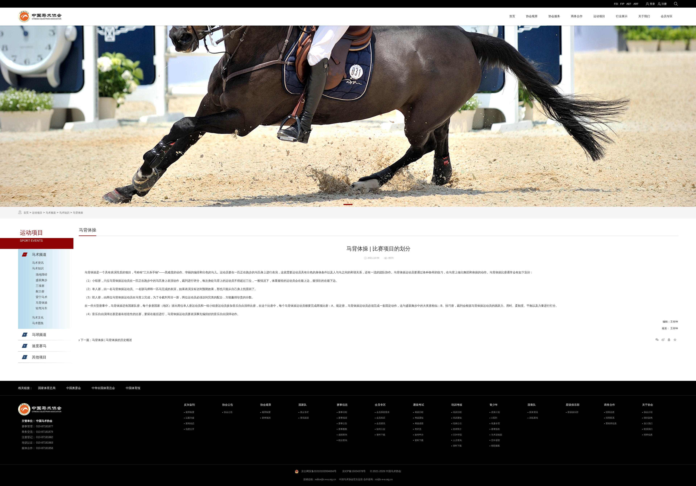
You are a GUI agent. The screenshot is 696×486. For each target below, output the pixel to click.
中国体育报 (133, 388)
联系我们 (648, 429)
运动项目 (599, 16)
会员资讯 (380, 423)
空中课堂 (495, 440)
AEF (628, 3)
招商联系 (610, 418)
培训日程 (457, 412)
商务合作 (577, 16)
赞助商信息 (611, 423)
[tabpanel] (348, 116)
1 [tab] (348, 204)
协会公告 (228, 412)
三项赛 (40, 285)
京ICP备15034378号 (354, 471)
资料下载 (380, 434)
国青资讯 (533, 412)
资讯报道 (304, 418)
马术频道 (51, 212)
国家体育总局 (46, 388)
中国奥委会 (73, 388)
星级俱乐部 (572, 412)
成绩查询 (342, 434)
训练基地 (533, 418)
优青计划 (495, 412)
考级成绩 (419, 423)
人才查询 (457, 440)
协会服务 (554, 16)
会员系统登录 (383, 412)
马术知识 (64, 212)
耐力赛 (40, 291)
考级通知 (419, 418)
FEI (616, 3)
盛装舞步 (41, 280)
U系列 (494, 418)
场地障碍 (41, 274)
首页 (512, 16)
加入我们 (648, 423)
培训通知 (457, 418)
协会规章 (532, 16)
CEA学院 (457, 434)
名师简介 (457, 429)
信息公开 (190, 429)
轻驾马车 (41, 308)
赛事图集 (342, 429)
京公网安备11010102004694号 (318, 471)
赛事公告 (342, 423)
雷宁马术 (41, 297)
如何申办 (419, 434)
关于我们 (644, 16)
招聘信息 (648, 434)
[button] (25, 255)
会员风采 (380, 418)
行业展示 (621, 16)
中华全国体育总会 (103, 388)
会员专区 (666, 16)
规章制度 (190, 412)
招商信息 (610, 412)
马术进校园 (496, 434)
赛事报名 (495, 429)
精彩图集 (495, 445)
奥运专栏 (304, 412)
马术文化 (38, 317)
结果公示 (457, 423)
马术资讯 (38, 262)
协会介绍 (648, 412)
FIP (622, 3)
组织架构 (648, 418)
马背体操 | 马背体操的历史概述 (112, 340)
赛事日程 (342, 412)
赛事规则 (266, 418)
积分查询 (342, 440)
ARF (636, 3)
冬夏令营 (495, 423)
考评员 (418, 429)
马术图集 (38, 323)
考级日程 (419, 412)
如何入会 (380, 429)
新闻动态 (190, 423)
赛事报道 (342, 418)
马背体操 (78, 212)
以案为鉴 (190, 418)
